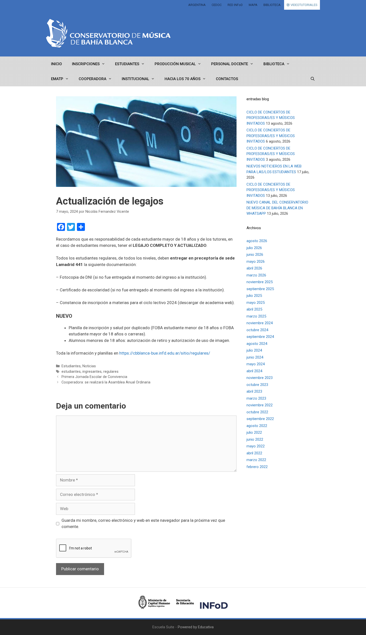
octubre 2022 (257, 412)
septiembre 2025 (260, 289)
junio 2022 (254, 439)
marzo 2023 (256, 398)
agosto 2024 (256, 343)
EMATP (57, 79)
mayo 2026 (255, 261)
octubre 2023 (257, 384)
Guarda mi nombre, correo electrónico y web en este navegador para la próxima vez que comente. (143, 523)
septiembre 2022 (260, 419)
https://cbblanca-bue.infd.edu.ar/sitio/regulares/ (164, 353)
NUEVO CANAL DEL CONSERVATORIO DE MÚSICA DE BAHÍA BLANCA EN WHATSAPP (277, 208)
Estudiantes (71, 366)
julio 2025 (254, 295)
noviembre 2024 (259, 323)
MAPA (253, 5)
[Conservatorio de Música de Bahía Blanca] (108, 33)
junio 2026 (254, 254)
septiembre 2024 (260, 336)
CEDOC (217, 5)
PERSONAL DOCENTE (229, 64)
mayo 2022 (255, 446)
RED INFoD (235, 5)
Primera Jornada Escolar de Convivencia (94, 377)
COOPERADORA (92, 79)
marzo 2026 (256, 275)
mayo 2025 (255, 302)
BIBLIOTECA (272, 5)
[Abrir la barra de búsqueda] (312, 78)
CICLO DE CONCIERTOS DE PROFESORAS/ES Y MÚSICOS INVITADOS (270, 118)
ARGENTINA (197, 5)
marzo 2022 (256, 460)
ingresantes (92, 372)
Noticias (89, 366)
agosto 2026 (256, 241)
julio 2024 (254, 350)
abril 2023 (254, 391)
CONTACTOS (227, 79)
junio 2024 (254, 357)
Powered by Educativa (196, 627)
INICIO (56, 64)
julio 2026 (254, 248)
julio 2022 (254, 432)
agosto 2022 (256, 425)
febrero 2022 (257, 467)
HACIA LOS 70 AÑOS (182, 79)
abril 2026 (254, 268)
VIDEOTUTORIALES (303, 5)
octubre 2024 (257, 330)
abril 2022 (254, 453)
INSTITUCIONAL (135, 79)
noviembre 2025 (259, 282)
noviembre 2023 (259, 377)
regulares (111, 372)
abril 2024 (254, 371)
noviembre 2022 (259, 405)
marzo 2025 (256, 316)
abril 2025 (254, 309)
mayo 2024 (255, 364)
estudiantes (71, 372)
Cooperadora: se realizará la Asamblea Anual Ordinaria (105, 382)
